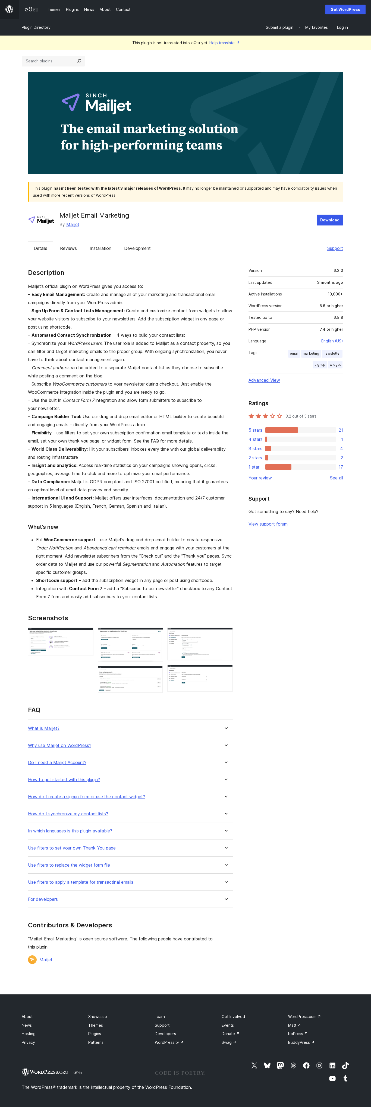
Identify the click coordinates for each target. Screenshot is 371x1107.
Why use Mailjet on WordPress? (59, 745)
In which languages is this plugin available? (70, 831)
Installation (100, 248)
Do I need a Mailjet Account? (57, 762)
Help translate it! (224, 42)
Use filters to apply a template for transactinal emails (80, 882)
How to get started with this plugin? (64, 779)
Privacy (28, 1042)
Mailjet (72, 224)
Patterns (95, 1042)
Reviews (68, 248)
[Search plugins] (79, 61)
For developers (43, 899)
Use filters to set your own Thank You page (72, 848)
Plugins (94, 1033)
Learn (160, 1016)
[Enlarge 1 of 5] (86, 635)
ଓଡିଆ (78, 1072)
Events (228, 1025)
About (27, 1016)
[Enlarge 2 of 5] (155, 635)
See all (336, 478)
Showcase (97, 1016)
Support (335, 248)
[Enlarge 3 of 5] (155, 673)
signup (320, 364)
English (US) (332, 341)
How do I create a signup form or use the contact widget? (86, 796)
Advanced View (264, 380)
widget (335, 364)
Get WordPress (345, 9)
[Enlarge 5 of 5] (225, 672)
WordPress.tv (169, 1042)
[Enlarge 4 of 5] (225, 635)
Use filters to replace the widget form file (69, 865)
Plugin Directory (36, 27)
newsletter (332, 353)
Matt (294, 1025)
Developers (165, 1033)
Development (137, 248)
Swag (229, 1042)
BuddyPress (301, 1042)
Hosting (29, 1033)
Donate (231, 1033)
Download (329, 220)
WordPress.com (304, 1016)
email (294, 353)
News (27, 1025)
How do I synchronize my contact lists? (68, 813)
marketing (311, 353)
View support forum (268, 524)
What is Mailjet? (43, 728)
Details (40, 248)
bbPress (298, 1033)
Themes (95, 1025)
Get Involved (233, 1016)
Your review (260, 478)
